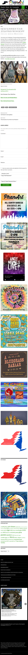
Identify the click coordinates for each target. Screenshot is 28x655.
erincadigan (11, 528)
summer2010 (4, 539)
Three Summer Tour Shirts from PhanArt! (9, 118)
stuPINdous (23, 537)
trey (14, 541)
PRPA (13, 535)
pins (7, 107)
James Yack (11, 33)
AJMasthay (4, 527)
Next (25, 604)
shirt (9, 537)
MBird (11, 530)
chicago (4, 528)
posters (9, 535)
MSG (24, 530)
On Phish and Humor (5, 579)
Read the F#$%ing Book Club (7, 562)
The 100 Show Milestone (6, 577)
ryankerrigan (4, 537)
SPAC (16, 537)
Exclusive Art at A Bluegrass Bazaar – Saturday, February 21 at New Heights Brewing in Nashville (9, 600)
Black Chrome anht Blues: (9, 97)
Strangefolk (3, 564)
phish (3, 107)
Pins (2, 26)
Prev (2, 604)
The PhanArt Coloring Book (6, 114)
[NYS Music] (14, 475)
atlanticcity (17, 526)
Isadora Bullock (4, 530)
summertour (18, 539)
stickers (19, 537)
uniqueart (21, 541)
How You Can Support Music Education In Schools (12, 572)
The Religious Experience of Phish (8, 574)
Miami (14, 530)
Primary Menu (26, 7)
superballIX (11, 541)
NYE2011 (8, 532)
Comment (3, 133)
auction (22, 526)
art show (11, 526)
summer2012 (11, 539)
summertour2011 (5, 541)
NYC (2, 532)
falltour (21, 528)
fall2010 (14, 528)
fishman (25, 528)
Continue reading (10, 605)
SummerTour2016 (12, 107)
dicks (8, 528)
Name (2, 151)
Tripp (17, 541)
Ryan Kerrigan (18, 535)
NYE (4, 532)
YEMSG (3, 543)
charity (2, 528)
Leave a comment (19, 33)
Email (2, 156)
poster (3, 535)
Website (3, 162)
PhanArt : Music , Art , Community (10, 7)
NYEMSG (12, 532)
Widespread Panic (4, 567)
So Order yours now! (10, 58)
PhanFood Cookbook (5, 569)
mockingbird (19, 530)
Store (2, 559)
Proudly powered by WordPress (6, 653)
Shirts (12, 537)
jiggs (8, 530)
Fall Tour (18, 528)
